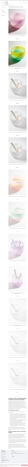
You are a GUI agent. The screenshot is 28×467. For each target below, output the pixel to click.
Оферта (2, 455)
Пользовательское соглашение (3, 456)
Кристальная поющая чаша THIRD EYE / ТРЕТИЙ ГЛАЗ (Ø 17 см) (17, 389)
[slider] (2, 13)
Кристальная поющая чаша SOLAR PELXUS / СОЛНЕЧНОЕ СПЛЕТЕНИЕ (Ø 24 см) (17, 68)
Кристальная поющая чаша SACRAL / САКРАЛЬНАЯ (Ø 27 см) (17, 132)
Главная (2, 5)
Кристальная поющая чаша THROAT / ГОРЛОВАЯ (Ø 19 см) (17, 164)
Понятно (24, 465)
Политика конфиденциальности (4, 458)
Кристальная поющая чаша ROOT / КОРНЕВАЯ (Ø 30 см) (17, 35)
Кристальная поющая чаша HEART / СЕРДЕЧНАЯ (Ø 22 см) (17, 228)
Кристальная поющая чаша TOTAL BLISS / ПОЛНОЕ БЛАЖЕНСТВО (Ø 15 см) (17, 293)
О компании (2, 461)
